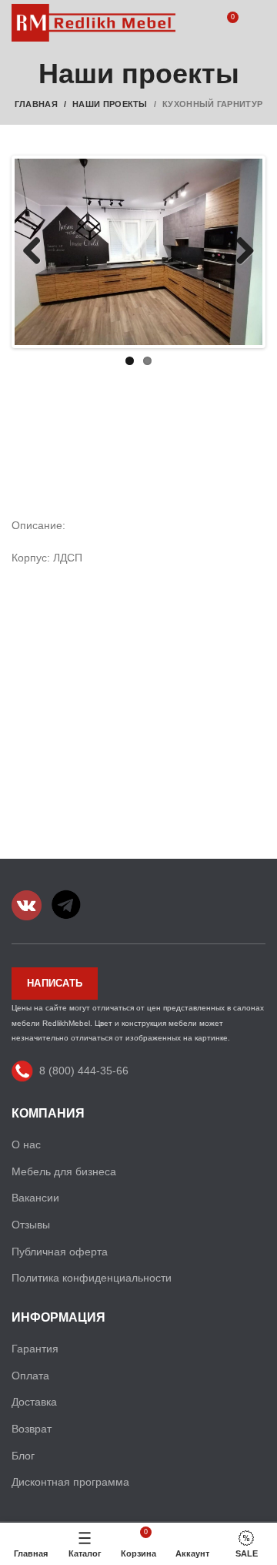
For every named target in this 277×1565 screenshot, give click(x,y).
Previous (37, 251)
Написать (54, 983)
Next (239, 251)
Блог (23, 1455)
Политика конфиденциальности (92, 1278)
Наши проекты (110, 104)
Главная (36, 104)
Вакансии (35, 1197)
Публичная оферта (60, 1251)
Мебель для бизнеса (64, 1171)
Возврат (32, 1429)
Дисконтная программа (70, 1482)
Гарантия (35, 1348)
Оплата (30, 1375)
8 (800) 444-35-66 (83, 1070)
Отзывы (31, 1224)
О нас (26, 1144)
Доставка (34, 1402)
